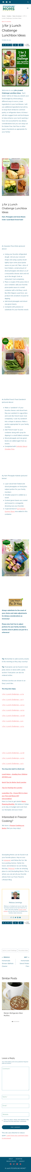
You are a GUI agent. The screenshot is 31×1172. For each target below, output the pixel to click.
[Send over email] (21, 45)
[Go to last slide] (4, 1001)
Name (5, 1097)
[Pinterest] (10, 2)
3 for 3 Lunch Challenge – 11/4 (12, 721)
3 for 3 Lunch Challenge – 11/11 (13, 726)
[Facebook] (3, 2)
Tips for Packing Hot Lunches (12, 788)
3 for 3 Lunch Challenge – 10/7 (13, 699)
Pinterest (11, 868)
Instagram (7, 860)
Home (3, 16)
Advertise (19, 1158)
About (11, 1158)
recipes (20, 909)
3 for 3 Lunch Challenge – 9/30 (13, 694)
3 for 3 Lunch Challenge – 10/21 (13, 710)
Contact (22, 1161)
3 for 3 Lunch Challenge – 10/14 (13, 705)
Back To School (17, 16)
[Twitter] (15, 917)
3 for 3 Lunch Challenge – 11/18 (13, 753)
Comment (6, 1069)
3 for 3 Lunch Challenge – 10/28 (13, 715)
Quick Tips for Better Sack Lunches (14, 782)
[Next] (27, 1001)
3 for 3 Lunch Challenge (10, 950)
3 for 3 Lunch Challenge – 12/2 (13, 763)
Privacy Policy (11, 1161)
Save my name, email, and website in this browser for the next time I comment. (16, 1120)
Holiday (9, 16)
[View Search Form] (28, 2)
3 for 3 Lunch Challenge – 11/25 (13, 758)
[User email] (20, 917)
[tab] (12, 1021)
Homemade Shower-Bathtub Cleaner (7, 962)
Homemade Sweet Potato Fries (24, 962)
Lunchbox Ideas (23, 950)
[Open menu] (27, 8)
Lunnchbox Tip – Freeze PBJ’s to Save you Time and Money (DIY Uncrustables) (15, 795)
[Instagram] (6, 2)
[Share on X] (15, 45)
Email (5, 1106)
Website (5, 1114)
